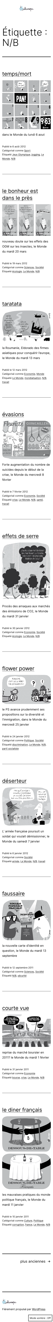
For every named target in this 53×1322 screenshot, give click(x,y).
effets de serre (20, 536)
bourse (16, 1077)
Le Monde (28, 271)
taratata (12, 304)
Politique (29, 740)
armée (15, 861)
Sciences (29, 267)
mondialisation (33, 377)
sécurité (22, 975)
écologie (17, 271)
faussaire (13, 893)
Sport (27, 150)
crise (15, 499)
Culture (28, 1220)
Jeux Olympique (21, 154)
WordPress (38, 1309)
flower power (18, 668)
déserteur (14, 781)
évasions (13, 414)
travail (5, 381)
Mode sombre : (38, 1318)
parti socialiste (10, 748)
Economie (29, 373)
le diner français (22, 1110)
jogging (36, 154)
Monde (40, 373)
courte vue (15, 1008)
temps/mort (16, 73)
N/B (13, 158)
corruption (18, 1224)
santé (40, 499)
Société (39, 267)
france (28, 1224)
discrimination (20, 744)
